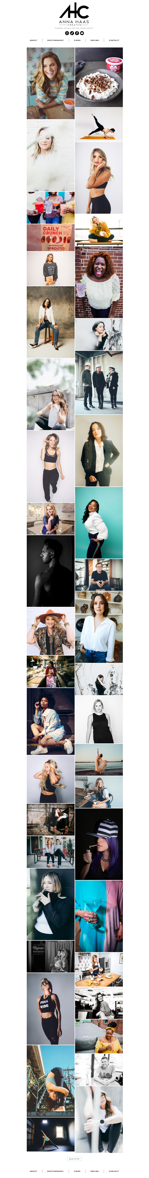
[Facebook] (77, 33)
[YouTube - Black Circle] (82, 33)
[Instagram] (67, 33)
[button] (55, 40)
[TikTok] (72, 33)
